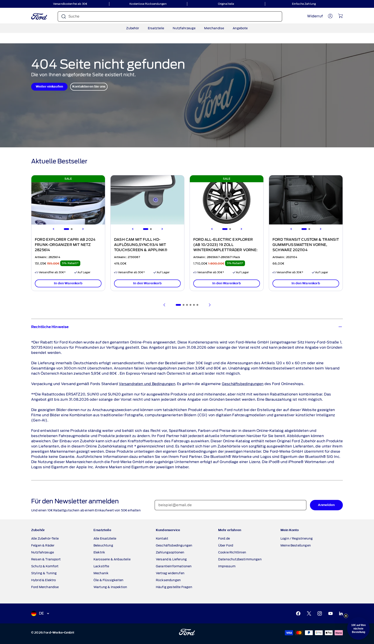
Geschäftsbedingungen (243, 384)
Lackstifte (101, 566)
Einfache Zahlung (304, 3)
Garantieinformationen (174, 566)
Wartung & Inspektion (110, 587)
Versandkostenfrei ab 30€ (70, 3)
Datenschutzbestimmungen (240, 559)
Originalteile (226, 3)
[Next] (82, 229)
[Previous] (53, 229)
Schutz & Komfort (45, 566)
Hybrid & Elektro (43, 580)
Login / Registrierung (296, 538)
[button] (358, 628)
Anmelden (326, 505)
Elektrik (99, 552)
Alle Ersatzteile (105, 538)
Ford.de (224, 538)
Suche (73, 16)
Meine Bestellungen (295, 545)
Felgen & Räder (42, 545)
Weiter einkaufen (49, 86)
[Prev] (164, 304)
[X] (309, 613)
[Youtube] (330, 613)
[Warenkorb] (340, 16)
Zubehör (132, 28)
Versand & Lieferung (171, 559)
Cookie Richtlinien (232, 552)
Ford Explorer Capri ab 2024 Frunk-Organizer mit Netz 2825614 (65, 245)
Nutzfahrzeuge (184, 28)
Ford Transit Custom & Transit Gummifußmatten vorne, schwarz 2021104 (305, 245)
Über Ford (225, 545)
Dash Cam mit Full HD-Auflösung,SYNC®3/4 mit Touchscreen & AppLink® (140, 245)
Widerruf (315, 16)
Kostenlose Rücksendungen (147, 3)
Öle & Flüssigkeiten (108, 580)
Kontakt (162, 538)
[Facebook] (298, 613)
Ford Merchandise (45, 587)
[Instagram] (320, 613)
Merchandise (214, 28)
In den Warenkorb (68, 283)
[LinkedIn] (341, 613)
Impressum (226, 566)
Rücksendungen (168, 580)
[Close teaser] (346, 616)
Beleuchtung (103, 545)
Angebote (240, 28)
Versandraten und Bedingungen (147, 384)
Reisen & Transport (46, 559)
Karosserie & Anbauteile (112, 559)
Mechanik (101, 573)
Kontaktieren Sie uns (88, 86)
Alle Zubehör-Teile (45, 538)
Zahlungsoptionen (170, 552)
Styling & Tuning (44, 573)
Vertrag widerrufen (170, 573)
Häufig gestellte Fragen (174, 587)
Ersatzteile (156, 28)
